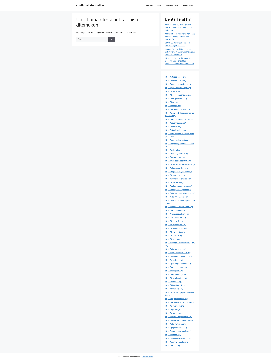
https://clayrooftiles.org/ (175, 249)
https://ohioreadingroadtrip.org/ (178, 317)
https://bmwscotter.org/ (175, 232)
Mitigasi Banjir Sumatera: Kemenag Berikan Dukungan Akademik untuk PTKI (180, 36)
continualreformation (90, 5)
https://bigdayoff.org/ (174, 221)
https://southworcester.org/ (176, 342)
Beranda (149, 5)
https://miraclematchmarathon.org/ (180, 164)
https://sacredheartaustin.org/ (178, 331)
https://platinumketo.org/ (175, 324)
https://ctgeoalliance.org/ (175, 77)
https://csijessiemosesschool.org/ (179, 256)
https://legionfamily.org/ (175, 175)
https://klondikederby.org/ (176, 285)
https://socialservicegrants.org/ (178, 338)
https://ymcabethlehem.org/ (177, 214)
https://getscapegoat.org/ (176, 267)
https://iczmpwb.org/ (174, 271)
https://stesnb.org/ (173, 346)
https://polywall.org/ (173, 150)
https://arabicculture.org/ (175, 217)
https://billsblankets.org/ (175, 225)
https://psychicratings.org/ (176, 327)
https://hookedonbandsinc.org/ (178, 95)
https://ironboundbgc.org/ (176, 274)
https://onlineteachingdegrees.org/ (180, 320)
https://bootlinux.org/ (174, 236)
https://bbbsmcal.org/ (174, 182)
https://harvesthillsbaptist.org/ (178, 161)
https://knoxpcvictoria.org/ (176, 98)
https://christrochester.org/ (176, 197)
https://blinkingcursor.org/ (176, 228)
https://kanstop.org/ (173, 282)
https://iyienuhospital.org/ (176, 278)
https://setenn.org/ (173, 335)
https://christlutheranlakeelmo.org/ (179, 193)
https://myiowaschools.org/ (176, 299)
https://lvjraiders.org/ (174, 289)
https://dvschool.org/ (174, 260)
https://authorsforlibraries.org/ (178, 179)
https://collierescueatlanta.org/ (178, 253)
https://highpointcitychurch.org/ (178, 172)
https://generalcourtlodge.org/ (178, 88)
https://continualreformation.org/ (179, 207)
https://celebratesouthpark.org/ (178, 186)
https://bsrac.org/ (172, 239)
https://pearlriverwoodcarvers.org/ (179, 119)
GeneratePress (147, 357)
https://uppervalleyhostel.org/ (177, 140)
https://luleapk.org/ (173, 106)
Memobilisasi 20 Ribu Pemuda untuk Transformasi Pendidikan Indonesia (178, 27)
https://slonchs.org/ (173, 126)
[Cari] (111, 39)
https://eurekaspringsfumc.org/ (178, 84)
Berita (159, 5)
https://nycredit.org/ (173, 313)
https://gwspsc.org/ (173, 91)
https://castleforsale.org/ (175, 157)
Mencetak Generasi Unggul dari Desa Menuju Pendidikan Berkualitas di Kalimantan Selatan (179, 61)
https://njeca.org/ (172, 309)
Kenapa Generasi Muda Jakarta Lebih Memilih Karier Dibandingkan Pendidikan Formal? (180, 52)
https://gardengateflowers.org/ (178, 264)
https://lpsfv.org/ (172, 102)
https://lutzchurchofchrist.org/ (177, 109)
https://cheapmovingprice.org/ (178, 190)
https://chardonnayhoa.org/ (176, 168)
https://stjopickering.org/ (175, 130)
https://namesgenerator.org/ (177, 154)
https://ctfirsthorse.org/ (175, 210)
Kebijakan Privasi (171, 5)
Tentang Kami (187, 5)
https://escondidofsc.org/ (176, 80)
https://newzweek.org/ (174, 306)
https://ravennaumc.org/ (175, 123)
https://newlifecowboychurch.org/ (179, 302)
